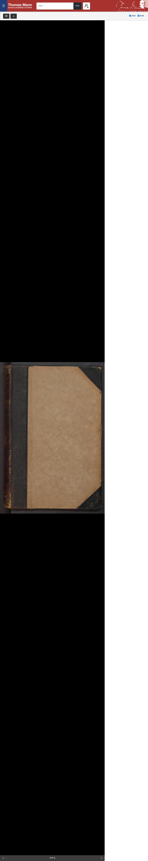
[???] (86, 6)
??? (20, 6)
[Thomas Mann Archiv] (132, 6)
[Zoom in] (4, 42)
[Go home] (4, 33)
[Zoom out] (4, 24)
